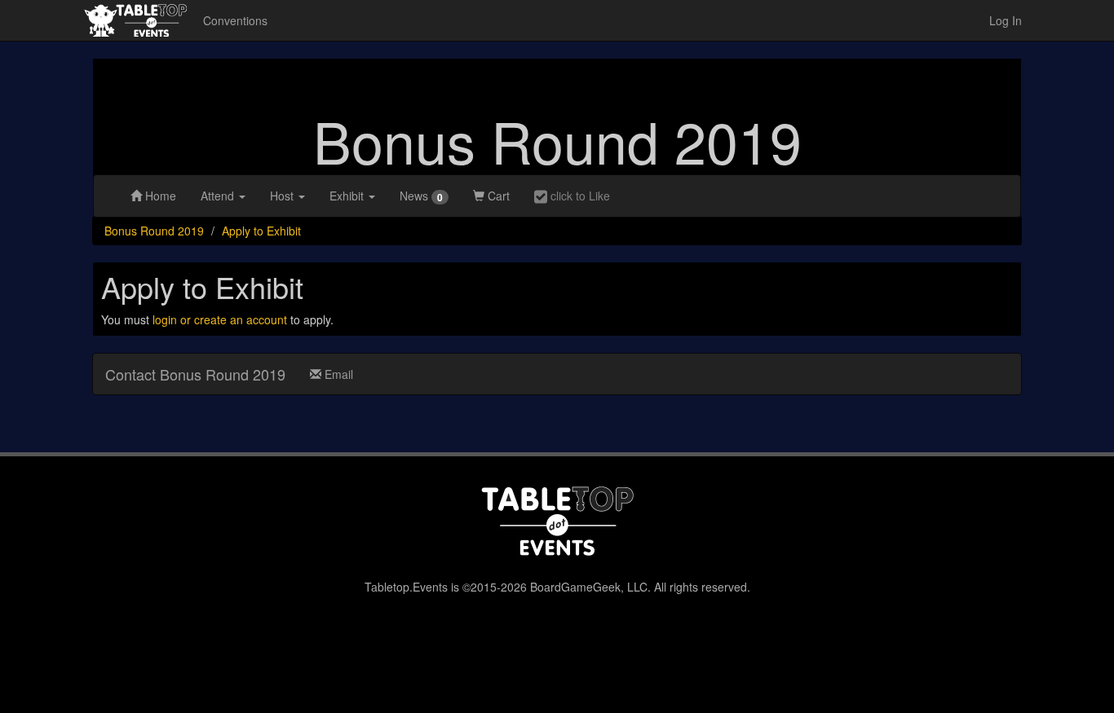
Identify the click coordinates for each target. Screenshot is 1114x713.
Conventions (235, 20)
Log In (1005, 20)
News (421, 196)
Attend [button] (219, 195)
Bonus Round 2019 (557, 140)
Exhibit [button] (348, 195)
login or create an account (220, 319)
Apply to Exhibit (261, 230)
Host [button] (283, 195)
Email (337, 374)
